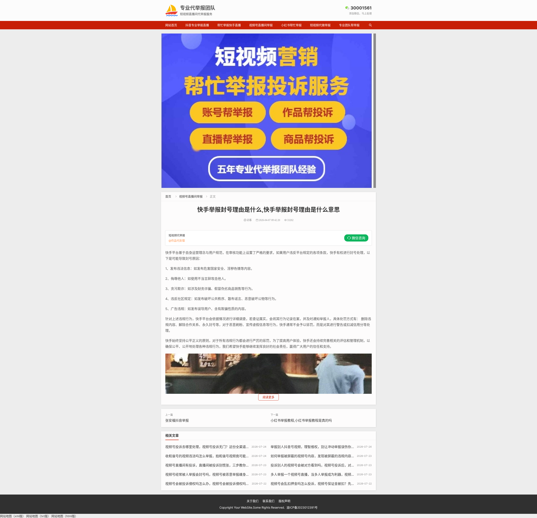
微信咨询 (358, 238)
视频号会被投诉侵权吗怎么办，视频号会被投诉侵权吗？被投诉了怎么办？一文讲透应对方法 (234, 484)
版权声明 (284, 501)
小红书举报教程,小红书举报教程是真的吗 (301, 420)
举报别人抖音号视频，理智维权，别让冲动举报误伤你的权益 (316, 447)
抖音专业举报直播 (197, 25)
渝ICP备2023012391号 (302, 507)
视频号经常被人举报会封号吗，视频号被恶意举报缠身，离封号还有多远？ (220, 474)
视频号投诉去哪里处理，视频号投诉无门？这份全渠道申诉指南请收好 (217, 447)
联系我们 (268, 501)
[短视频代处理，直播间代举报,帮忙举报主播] (268, 111)
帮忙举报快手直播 (229, 25)
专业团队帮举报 (349, 25)
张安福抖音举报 (177, 420)
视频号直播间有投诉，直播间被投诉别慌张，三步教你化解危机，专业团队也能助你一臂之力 (234, 465)
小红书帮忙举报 (291, 25)
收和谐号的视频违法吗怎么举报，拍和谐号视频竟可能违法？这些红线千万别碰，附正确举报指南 (237, 456)
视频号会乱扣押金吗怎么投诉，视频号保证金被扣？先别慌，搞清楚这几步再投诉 (331, 484)
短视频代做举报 (320, 25)
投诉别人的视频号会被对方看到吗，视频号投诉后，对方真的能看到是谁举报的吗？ (333, 465)
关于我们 (252, 501)
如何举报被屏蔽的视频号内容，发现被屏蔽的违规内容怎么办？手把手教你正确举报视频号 (338, 456)
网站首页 (171, 25)
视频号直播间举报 (261, 25)
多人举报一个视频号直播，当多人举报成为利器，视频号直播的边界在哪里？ (328, 474)
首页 (168, 196)
